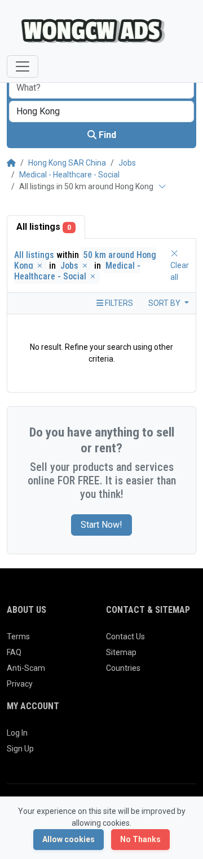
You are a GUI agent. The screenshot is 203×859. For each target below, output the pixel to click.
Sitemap (121, 652)
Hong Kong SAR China (67, 162)
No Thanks (140, 839)
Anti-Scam (26, 668)
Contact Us (125, 636)
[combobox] (101, 111)
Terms (18, 636)
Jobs (127, 162)
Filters (118, 303)
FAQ (14, 652)
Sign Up (20, 748)
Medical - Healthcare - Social (69, 174)
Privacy (20, 683)
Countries (123, 668)
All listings (43, 226)
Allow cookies (68, 839)
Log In (17, 732)
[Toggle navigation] (22, 66)
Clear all (179, 271)
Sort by (165, 303)
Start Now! (101, 524)
